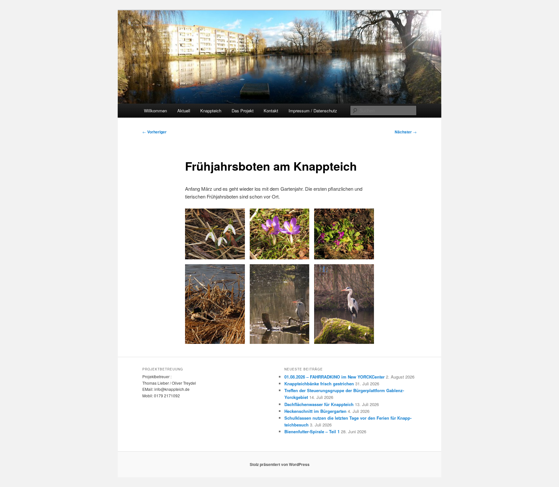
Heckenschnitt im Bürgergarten (315, 411)
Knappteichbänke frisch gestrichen (319, 383)
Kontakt (271, 111)
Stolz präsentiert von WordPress (280, 464)
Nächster (406, 132)
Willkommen (155, 111)
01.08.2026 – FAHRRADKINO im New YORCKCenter (334, 377)
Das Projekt (243, 111)
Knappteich (210, 111)
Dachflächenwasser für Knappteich (319, 404)
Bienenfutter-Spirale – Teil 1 (312, 431)
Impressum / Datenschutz (313, 111)
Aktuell (183, 111)
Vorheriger (154, 132)
